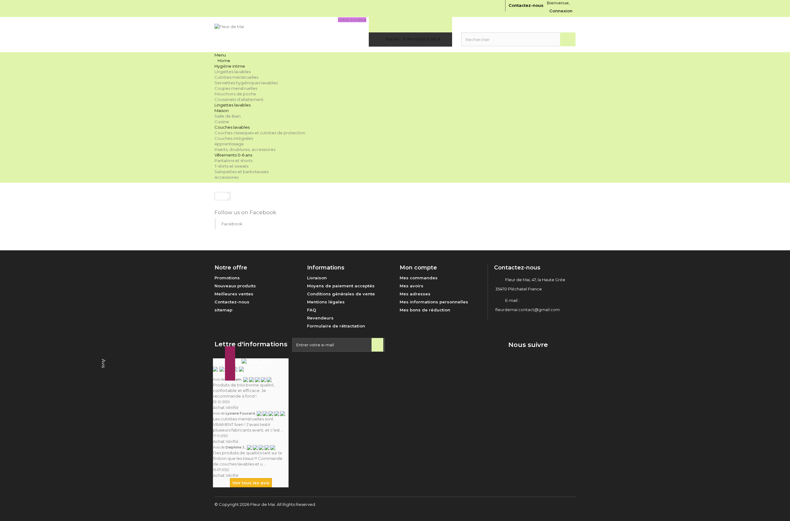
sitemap (223, 309)
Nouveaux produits (235, 285)
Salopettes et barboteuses (241, 171)
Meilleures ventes (233, 293)
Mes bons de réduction (425, 309)
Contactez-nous (526, 5)
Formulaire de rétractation (336, 325)
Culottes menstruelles (236, 77)
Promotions (227, 277)
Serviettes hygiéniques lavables (246, 82)
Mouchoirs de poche (235, 93)
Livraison (317, 277)
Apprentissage (229, 143)
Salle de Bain (227, 116)
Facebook (232, 223)
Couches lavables (232, 127)
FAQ (311, 309)
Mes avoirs (411, 285)
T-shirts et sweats (231, 166)
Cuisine (221, 121)
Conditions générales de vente (341, 293)
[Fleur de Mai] (271, 34)
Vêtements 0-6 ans (233, 154)
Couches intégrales (233, 138)
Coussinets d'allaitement (239, 99)
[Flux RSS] (257, 361)
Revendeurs (320, 317)
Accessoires (226, 177)
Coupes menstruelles (235, 88)
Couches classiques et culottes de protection (259, 132)
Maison (221, 110)
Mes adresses (415, 293)
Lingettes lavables (232, 71)
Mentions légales (326, 301)
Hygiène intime (229, 66)
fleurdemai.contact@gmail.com (527, 309)
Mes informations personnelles (434, 301)
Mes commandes (419, 277)
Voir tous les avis (250, 482)
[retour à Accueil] (221, 196)
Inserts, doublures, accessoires (244, 149)
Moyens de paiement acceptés (341, 285)
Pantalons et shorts (233, 160)
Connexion (560, 10)
